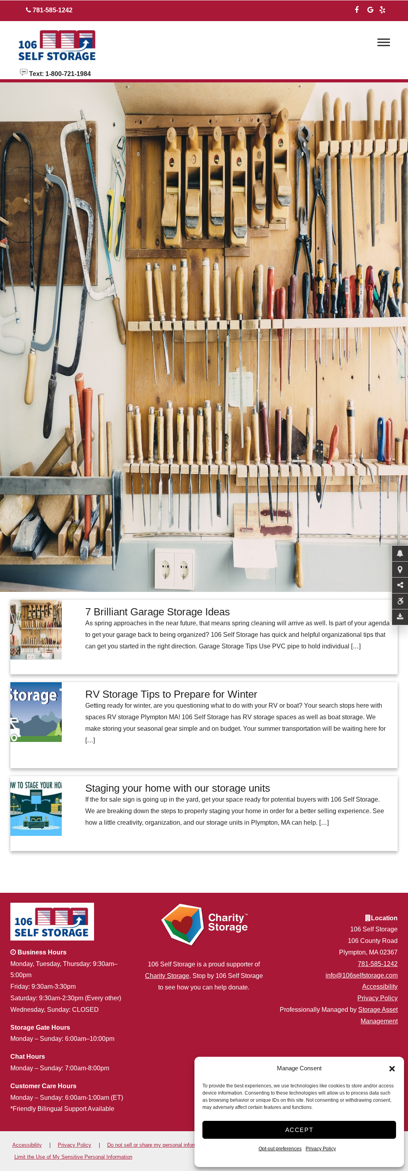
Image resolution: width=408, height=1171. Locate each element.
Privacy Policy (321, 1148)
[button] (392, 1069)
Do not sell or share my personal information (158, 1145)
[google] (370, 9)
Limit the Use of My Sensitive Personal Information (73, 1157)
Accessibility (380, 986)
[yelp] (382, 9)
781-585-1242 (378, 963)
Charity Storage (167, 975)
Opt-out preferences (280, 1148)
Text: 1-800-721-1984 (59, 73)
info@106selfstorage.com (362, 975)
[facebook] (357, 9)
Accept (299, 1129)
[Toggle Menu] (383, 45)
